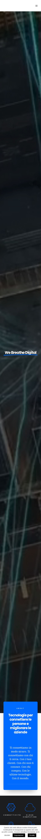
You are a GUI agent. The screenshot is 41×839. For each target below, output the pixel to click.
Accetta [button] (32, 835)
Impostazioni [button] (18, 835)
